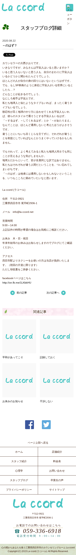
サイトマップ (57, 489)
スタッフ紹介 (19, 461)
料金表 (57, 461)
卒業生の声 (57, 480)
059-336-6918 (42, 531)
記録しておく (47, 357)
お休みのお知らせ (12, 401)
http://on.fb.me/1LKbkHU (16, 282)
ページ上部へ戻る (38, 442)
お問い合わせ (57, 470)
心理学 (19, 470)
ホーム (19, 451)
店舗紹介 (57, 451)
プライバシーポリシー (19, 489)
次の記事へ (52, 292)
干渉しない (46, 401)
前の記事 (22, 292)
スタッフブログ (19, 480)
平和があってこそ (12, 357)
